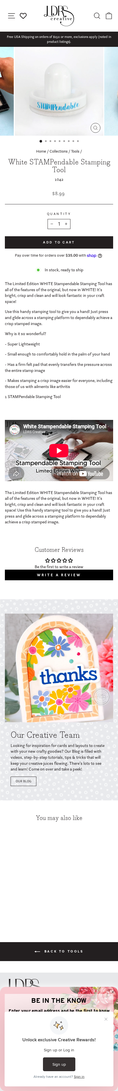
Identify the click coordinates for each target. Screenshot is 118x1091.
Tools (75, 151)
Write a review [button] (59, 575)
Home (41, 151)
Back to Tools (62, 951)
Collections (59, 151)
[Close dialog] (113, 992)
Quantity (59, 214)
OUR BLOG (23, 781)
